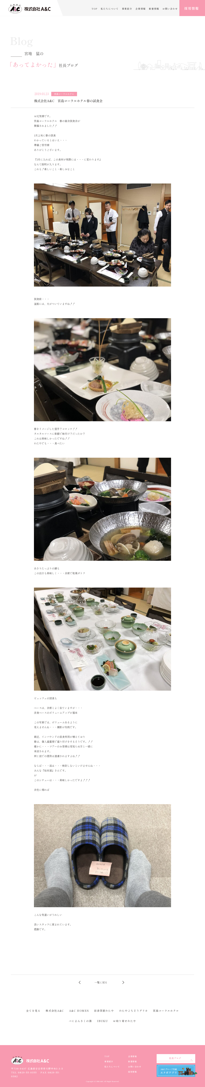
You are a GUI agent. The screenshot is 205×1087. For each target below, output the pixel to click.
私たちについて (110, 8)
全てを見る (33, 1011)
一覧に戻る (100, 982)
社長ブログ (175, 1058)
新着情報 (154, 8)
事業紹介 (127, 8)
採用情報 (191, 8)
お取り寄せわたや (124, 1021)
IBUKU (102, 1021)
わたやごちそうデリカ (133, 1011)
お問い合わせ (170, 8)
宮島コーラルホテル (166, 1011)
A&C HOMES (79, 1011)
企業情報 (140, 8)
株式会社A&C (55, 1011)
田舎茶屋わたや (104, 1011)
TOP (94, 8)
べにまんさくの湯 (80, 1021)
